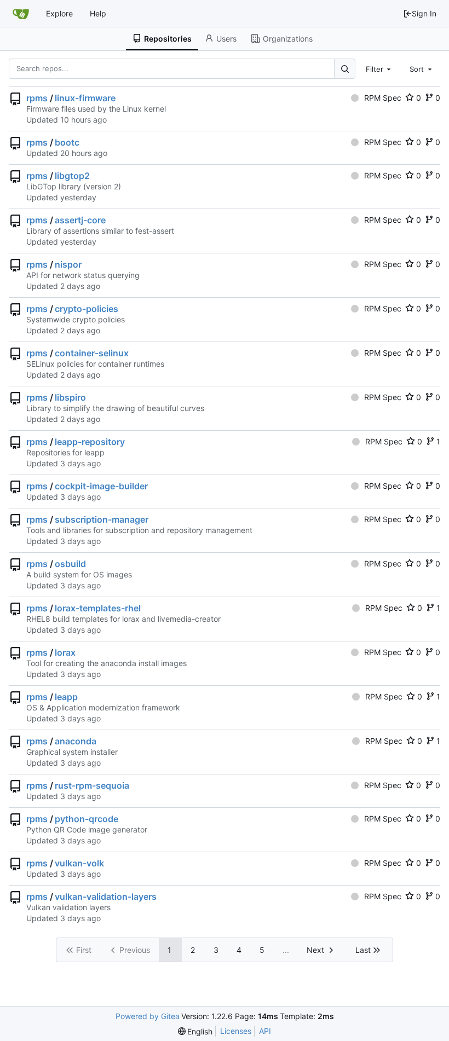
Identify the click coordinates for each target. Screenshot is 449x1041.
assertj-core (80, 220)
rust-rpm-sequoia (92, 785)
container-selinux (92, 353)
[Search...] (344, 69)
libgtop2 (72, 175)
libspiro (70, 397)
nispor (68, 264)
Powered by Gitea (148, 1016)
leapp (66, 696)
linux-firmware (85, 97)
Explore (59, 13)
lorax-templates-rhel (98, 608)
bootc (67, 142)
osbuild (70, 563)
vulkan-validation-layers (106, 896)
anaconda (75, 741)
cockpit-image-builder (101, 486)
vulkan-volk (79, 863)
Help (98, 13)
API (265, 1031)
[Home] (20, 14)
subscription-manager (101, 519)
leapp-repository (90, 441)
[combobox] (379, 68)
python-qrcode (86, 818)
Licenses (235, 1031)
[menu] (195, 1031)
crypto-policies (86, 308)
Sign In (424, 13)
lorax (65, 652)
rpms (37, 97)
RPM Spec (382, 97)
